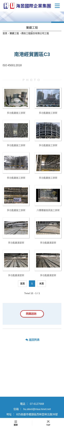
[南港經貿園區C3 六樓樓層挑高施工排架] (48, 195)
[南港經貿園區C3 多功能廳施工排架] (16, 98)
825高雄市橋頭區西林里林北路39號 (37, 414)
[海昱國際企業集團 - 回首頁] (27, 6)
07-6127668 (37, 403)
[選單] (57, 6)
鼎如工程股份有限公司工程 (35, 33)
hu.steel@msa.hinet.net (37, 409)
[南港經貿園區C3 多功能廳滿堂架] (16, 228)
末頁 (41, 283)
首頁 (5, 33)
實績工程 (14, 33)
